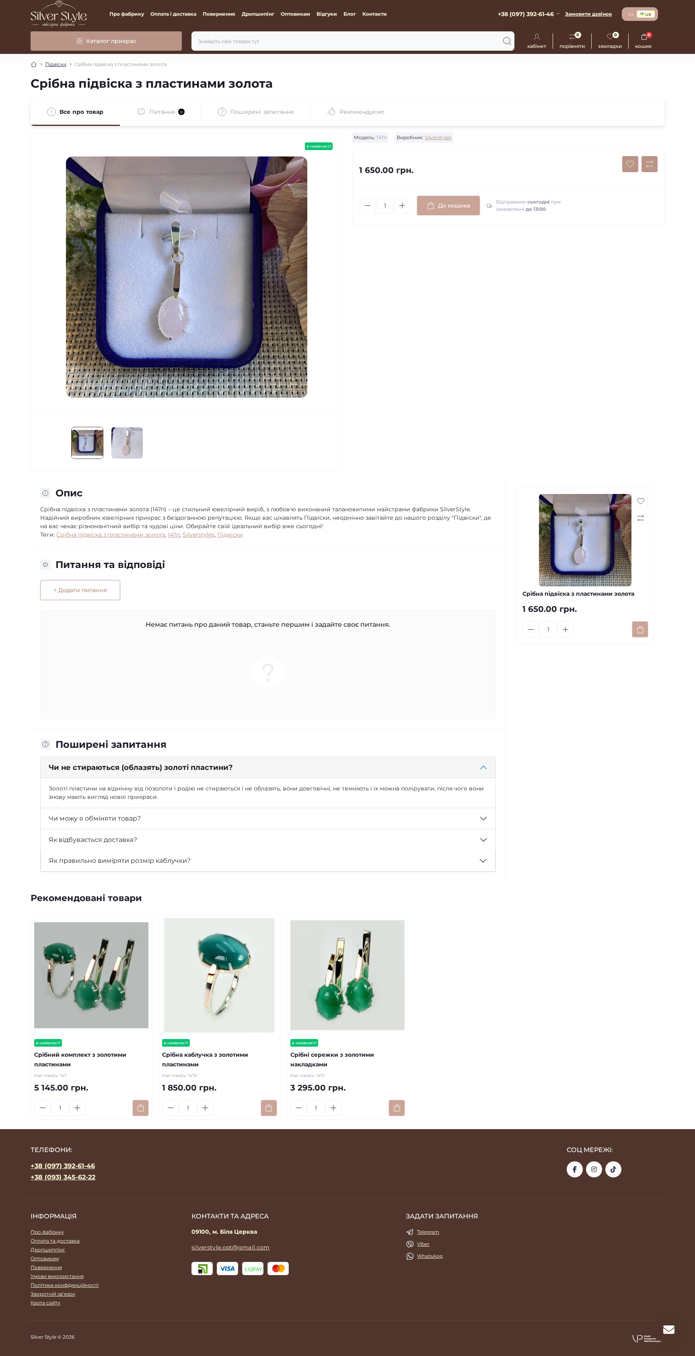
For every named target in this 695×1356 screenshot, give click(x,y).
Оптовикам (295, 14)
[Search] (507, 41)
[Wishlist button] (630, 164)
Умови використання (57, 1276)
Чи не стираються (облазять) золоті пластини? (141, 767)
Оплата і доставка (173, 14)
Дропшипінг (258, 14)
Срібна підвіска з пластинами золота (110, 534)
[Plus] (402, 205)
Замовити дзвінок (588, 14)
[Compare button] (650, 164)
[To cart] (640, 629)
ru (630, 14)
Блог (349, 14)
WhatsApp (430, 1256)
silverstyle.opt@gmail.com (230, 1247)
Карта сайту (45, 1303)
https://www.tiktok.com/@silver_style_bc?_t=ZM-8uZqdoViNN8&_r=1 (613, 1169)
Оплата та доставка (55, 1241)
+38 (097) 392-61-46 (63, 1166)
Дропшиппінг (48, 1250)
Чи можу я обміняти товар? (95, 818)
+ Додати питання (80, 590)
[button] (648, 1338)
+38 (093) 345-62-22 (63, 1177)
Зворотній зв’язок (53, 1294)
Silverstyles (438, 137)
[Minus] (368, 205)
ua (648, 14)
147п (174, 534)
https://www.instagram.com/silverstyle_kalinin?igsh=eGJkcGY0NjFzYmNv (594, 1169)
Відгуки (327, 14)
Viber (423, 1244)
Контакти (374, 14)
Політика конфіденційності (65, 1285)
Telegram (428, 1232)
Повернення (219, 14)
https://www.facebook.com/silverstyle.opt (575, 1169)
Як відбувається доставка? (93, 840)
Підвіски (55, 64)
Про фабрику (126, 14)
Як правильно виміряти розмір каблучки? (120, 860)
